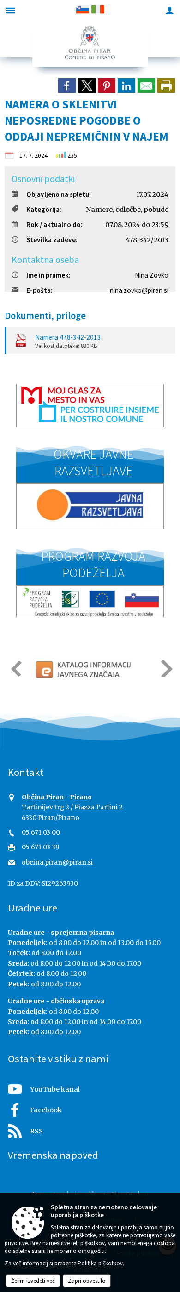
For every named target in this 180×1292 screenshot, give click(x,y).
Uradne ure (32, 907)
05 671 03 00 (41, 833)
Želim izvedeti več (33, 1281)
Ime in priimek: (48, 275)
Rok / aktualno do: (54, 224)
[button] (15, 668)
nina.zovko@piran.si (139, 290)
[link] (67, 85)
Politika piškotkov (100, 1263)
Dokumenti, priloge (45, 316)
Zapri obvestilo (87, 1281)
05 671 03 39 (41, 847)
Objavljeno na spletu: (58, 194)
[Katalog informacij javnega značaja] (84, 669)
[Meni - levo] (10, 10)
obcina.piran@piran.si (57, 862)
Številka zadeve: (52, 239)
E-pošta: (39, 290)
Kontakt (25, 772)
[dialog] (166, 85)
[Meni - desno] (169, 10)
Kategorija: (43, 209)
